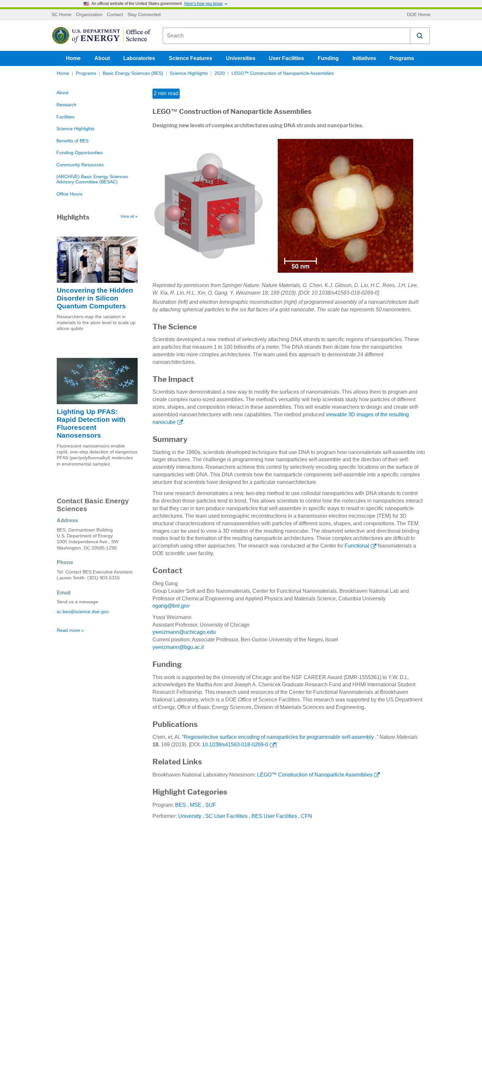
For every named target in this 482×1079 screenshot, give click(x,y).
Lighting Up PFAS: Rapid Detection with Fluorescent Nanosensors (91, 423)
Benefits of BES (72, 140)
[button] (420, 36)
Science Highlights (189, 73)
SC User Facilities (226, 816)
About (102, 58)
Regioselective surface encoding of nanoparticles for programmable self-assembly (279, 737)
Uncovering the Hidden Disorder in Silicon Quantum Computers (95, 298)
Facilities (65, 116)
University (189, 816)
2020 (219, 73)
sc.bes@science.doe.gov (83, 611)
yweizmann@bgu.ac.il (178, 647)
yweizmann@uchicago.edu (184, 632)
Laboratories (139, 58)
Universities (240, 58)
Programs (402, 58)
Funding (328, 58)
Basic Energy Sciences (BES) (133, 73)
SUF (210, 805)
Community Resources (80, 164)
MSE (195, 805)
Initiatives (364, 58)
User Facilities (286, 58)
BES (180, 805)
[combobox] (286, 36)
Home (73, 58)
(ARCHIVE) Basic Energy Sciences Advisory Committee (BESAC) (92, 179)
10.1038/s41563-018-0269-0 (235, 744)
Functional (357, 546)
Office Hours (69, 194)
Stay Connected (144, 14)
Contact (115, 14)
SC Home (61, 14)
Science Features (190, 58)
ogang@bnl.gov (171, 606)
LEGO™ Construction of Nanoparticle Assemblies (282, 73)
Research (66, 104)
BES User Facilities (274, 816)
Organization (89, 14)
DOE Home (419, 14)
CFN (306, 816)
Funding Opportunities (79, 152)
